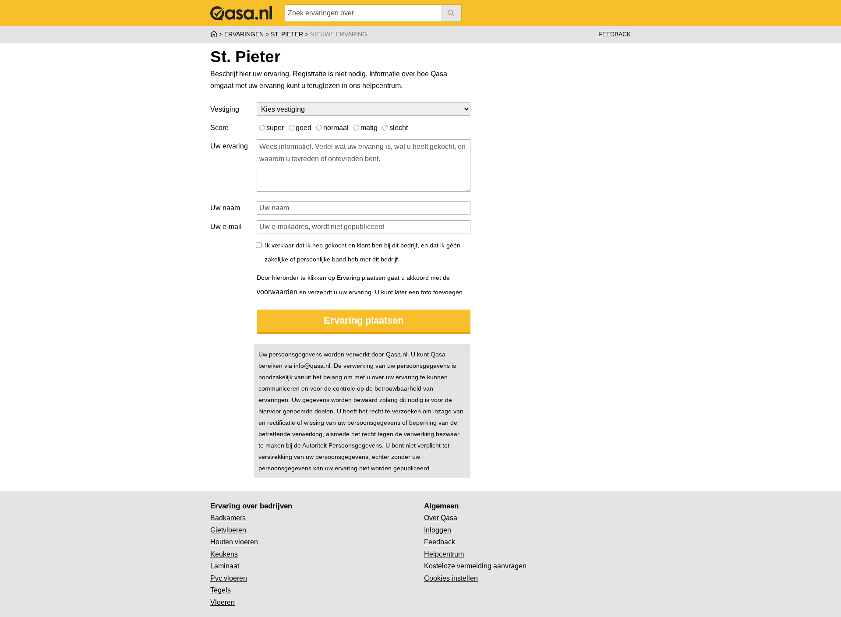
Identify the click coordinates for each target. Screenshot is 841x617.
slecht (398, 127)
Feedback (614, 34)
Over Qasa (440, 518)
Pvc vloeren (228, 578)
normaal (336, 127)
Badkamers (228, 518)
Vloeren (222, 602)
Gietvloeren (228, 530)
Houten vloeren (234, 542)
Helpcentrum (444, 554)
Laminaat (224, 566)
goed (304, 127)
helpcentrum (381, 85)
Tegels (220, 590)
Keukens (224, 554)
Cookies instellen (451, 578)
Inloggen (437, 530)
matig (369, 127)
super (276, 127)
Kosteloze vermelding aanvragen (475, 566)
